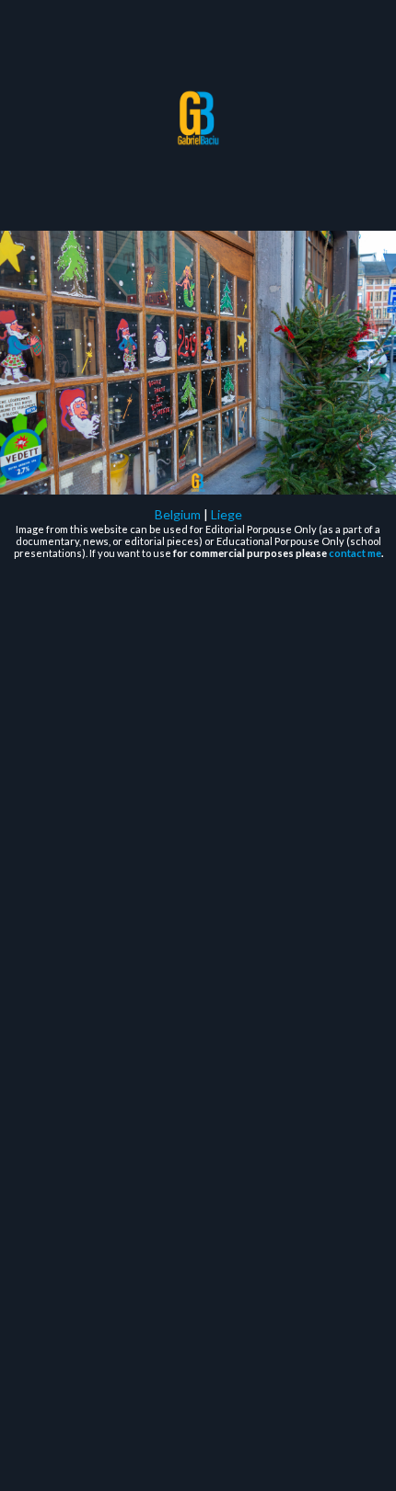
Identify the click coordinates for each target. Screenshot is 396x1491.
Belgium (178, 514)
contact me (355, 553)
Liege (226, 514)
